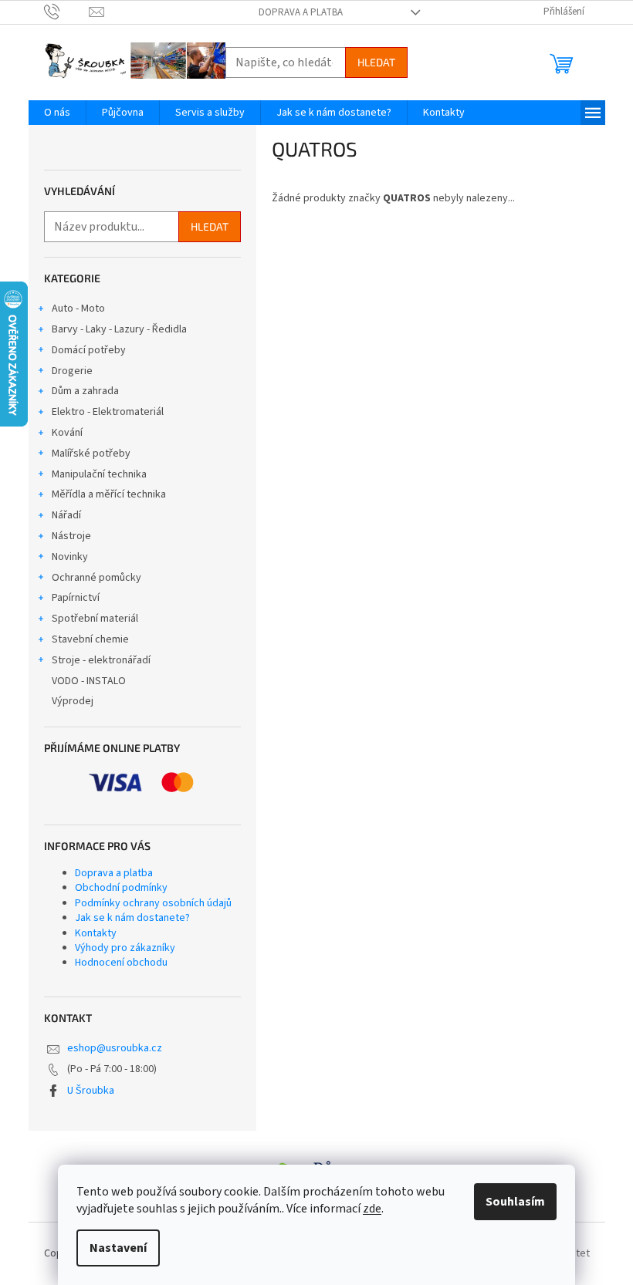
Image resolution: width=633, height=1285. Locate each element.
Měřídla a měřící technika (109, 494)
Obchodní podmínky (121, 887)
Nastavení (118, 1247)
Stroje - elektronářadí (101, 660)
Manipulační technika (99, 474)
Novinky (70, 557)
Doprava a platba (301, 12)
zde (372, 1208)
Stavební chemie (90, 639)
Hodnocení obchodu (121, 962)
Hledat (376, 62)
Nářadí (66, 515)
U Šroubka (90, 1090)
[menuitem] (57, 112)
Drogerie (72, 371)
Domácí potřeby (89, 350)
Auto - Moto (78, 308)
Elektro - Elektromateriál (108, 412)
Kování (67, 432)
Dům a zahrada (85, 391)
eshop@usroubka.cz (114, 1048)
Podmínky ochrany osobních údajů (153, 903)
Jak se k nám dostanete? (132, 918)
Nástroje (71, 536)
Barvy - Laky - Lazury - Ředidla (119, 329)
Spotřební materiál (95, 618)
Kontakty (96, 933)
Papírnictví (76, 597)
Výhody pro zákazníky (125, 948)
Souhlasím (515, 1201)
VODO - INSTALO (89, 681)
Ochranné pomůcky (96, 577)
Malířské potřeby (91, 453)
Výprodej (72, 701)
